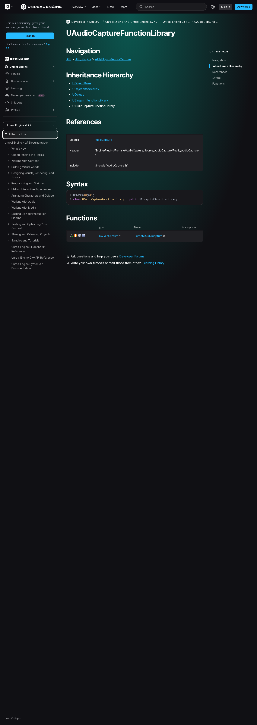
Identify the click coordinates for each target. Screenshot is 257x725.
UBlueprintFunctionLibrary (90, 100)
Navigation (219, 60)
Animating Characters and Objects (33, 195)
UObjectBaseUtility (85, 89)
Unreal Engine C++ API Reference (32, 257)
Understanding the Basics (27, 154)
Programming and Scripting (28, 183)
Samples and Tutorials (25, 240)
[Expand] (8, 148)
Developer (78, 21)
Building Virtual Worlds (25, 167)
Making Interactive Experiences (31, 189)
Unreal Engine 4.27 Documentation (27, 142)
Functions (218, 83)
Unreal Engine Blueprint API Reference (28, 249)
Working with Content (25, 160)
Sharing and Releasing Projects (31, 234)
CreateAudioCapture (149, 236)
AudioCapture (103, 139)
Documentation (95, 21)
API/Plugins (83, 59)
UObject (78, 94)
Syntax (216, 77)
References (219, 71)
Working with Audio (23, 201)
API (68, 59)
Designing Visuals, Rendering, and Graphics (32, 175)
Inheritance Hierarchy (227, 66)
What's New (18, 148)
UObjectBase (81, 83)
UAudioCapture (109, 236)
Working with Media (23, 207)
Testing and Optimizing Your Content (29, 226)
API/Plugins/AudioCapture (113, 59)
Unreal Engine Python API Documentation (27, 266)
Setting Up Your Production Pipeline (28, 215)
